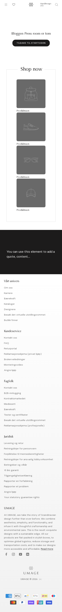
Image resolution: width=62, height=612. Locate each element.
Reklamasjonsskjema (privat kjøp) (23, 354)
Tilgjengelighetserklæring (18, 476)
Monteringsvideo (13, 365)
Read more (47, 549)
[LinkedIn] (27, 554)
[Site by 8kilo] (40, 579)
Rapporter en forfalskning (18, 481)
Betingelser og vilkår (15, 465)
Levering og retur (13, 443)
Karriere (8, 293)
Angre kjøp (10, 370)
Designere (10, 309)
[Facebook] (6, 554)
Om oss (8, 288)
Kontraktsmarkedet (14, 399)
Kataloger (9, 304)
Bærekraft (10, 298)
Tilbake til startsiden (31, 43)
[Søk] (56, 5)
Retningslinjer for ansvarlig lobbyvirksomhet (28, 459)
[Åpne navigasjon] (6, 5)
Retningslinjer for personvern (20, 449)
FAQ (6, 343)
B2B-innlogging (12, 393)
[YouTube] (20, 554)
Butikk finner (11, 320)
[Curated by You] (13, 4)
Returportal (10, 348)
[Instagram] (13, 554)
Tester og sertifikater (16, 415)
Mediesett (10, 404)
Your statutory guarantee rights (22, 497)
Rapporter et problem (16, 486)
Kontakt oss (10, 338)
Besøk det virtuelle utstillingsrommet (24, 315)
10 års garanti (11, 470)
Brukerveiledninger (14, 359)
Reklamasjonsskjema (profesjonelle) (24, 426)
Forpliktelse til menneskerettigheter (24, 454)
